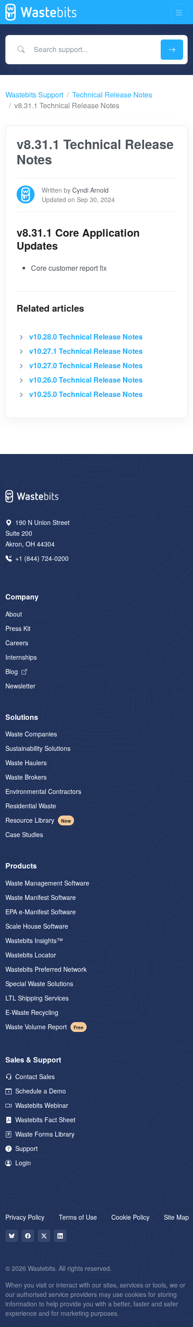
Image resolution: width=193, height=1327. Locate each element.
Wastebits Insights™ (34, 940)
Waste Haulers (26, 762)
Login (22, 1162)
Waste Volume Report (44, 1026)
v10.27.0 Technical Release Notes (86, 365)
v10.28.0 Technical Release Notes (86, 336)
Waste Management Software (47, 882)
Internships (21, 656)
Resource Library (38, 820)
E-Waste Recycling (31, 1012)
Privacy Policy (24, 1216)
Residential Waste (30, 805)
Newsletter (20, 685)
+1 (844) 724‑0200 (41, 558)
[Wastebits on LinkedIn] (60, 1236)
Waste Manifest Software (40, 897)
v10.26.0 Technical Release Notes (86, 380)
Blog (12, 671)
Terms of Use (78, 1216)
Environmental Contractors (43, 791)
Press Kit (18, 628)
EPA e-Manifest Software (40, 911)
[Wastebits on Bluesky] (11, 1236)
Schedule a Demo (39, 1090)
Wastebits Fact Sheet (44, 1119)
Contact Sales (34, 1076)
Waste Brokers (26, 776)
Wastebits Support (34, 94)
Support (25, 1148)
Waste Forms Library (44, 1133)
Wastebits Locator (30, 954)
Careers (16, 642)
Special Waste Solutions (39, 983)
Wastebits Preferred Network (46, 969)
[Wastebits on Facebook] (28, 1236)
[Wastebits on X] (44, 1236)
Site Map (176, 1216)
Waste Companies (31, 733)
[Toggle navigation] (179, 12)
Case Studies (24, 834)
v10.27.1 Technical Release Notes (86, 351)
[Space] (32, 495)
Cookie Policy (130, 1216)
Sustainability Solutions (37, 748)
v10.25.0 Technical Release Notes (86, 394)
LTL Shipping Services (37, 997)
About (13, 613)
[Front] (41, 12)
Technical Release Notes (112, 94)
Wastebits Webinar (40, 1105)
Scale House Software (36, 925)
